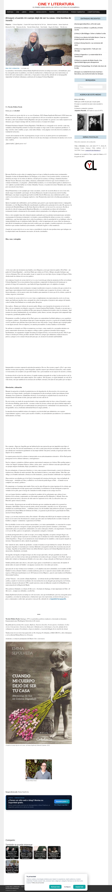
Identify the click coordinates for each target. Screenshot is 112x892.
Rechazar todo (55, 887)
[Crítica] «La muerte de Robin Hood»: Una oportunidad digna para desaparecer (88, 61)
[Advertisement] (39, 92)
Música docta (41, 12)
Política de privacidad (12, 888)
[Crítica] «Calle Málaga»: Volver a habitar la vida (90, 33)
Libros (24, 12)
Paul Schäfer (44, 27)
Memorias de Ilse (21, 27)
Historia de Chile (10, 27)
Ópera (31, 12)
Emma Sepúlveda (63, 24)
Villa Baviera (63, 27)
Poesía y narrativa (78, 12)
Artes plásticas (62, 12)
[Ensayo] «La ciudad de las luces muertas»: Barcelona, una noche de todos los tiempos (88, 73)
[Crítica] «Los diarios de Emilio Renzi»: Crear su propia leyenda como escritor (89, 38)
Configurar (67, 887)
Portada (10, 12)
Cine (17, 12)
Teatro (51, 12)
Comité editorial (94, 12)
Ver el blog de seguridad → (61, 805)
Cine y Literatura (14, 68)
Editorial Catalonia (52, 24)
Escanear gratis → (62, 801)
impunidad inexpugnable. (58, 599)
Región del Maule (54, 27)
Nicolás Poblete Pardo (33, 27)
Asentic (14, 890)
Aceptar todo (79, 887)
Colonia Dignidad (17, 24)
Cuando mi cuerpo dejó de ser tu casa (35, 24)
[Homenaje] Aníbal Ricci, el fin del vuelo (87, 24)
